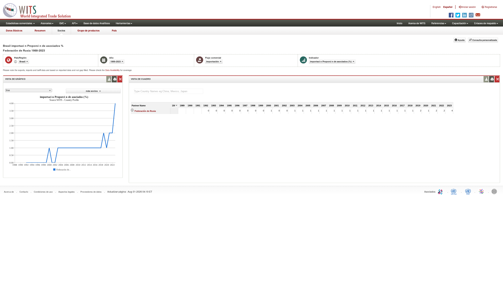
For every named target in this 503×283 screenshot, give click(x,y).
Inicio (399, 23)
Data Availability (112, 70)
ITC (441, 191)
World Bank (495, 191)
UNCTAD (454, 191)
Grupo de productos (88, 30)
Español (447, 7)
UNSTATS (468, 191)
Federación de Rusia (145, 111)
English (437, 6)
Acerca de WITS (416, 23)
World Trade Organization (482, 191)
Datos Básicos (14, 30)
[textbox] (168, 91)
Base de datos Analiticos (97, 23)
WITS (39, 10)
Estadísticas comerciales (19, 23)
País (114, 30)
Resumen (40, 30)
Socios (61, 30)
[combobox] (28, 90)
